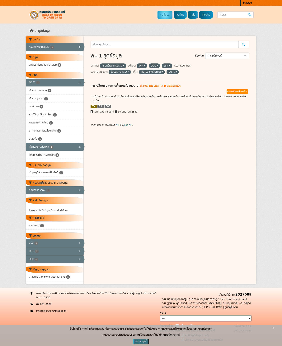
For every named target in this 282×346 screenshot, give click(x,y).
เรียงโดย (199, 56)
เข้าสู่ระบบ (247, 3)
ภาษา (163, 313)
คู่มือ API (128, 125)
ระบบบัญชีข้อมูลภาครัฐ (174, 299)
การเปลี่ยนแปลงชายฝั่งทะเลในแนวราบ (115, 85)
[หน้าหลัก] (32, 30)
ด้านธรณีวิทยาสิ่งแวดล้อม (237, 91)
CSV (93, 106)
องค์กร (180, 15)
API (117, 125)
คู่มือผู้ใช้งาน (231, 307)
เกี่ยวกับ (206, 15)
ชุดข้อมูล (165, 15)
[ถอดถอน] (123, 65)
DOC (108, 106)
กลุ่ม (193, 15)
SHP (100, 106)
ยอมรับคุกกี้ (141, 341)
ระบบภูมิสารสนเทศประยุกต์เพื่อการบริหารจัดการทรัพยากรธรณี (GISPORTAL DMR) (206, 305)
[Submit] (250, 15)
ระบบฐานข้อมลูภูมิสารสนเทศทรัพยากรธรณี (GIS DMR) (191, 303)
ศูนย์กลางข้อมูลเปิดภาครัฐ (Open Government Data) (218, 299)
